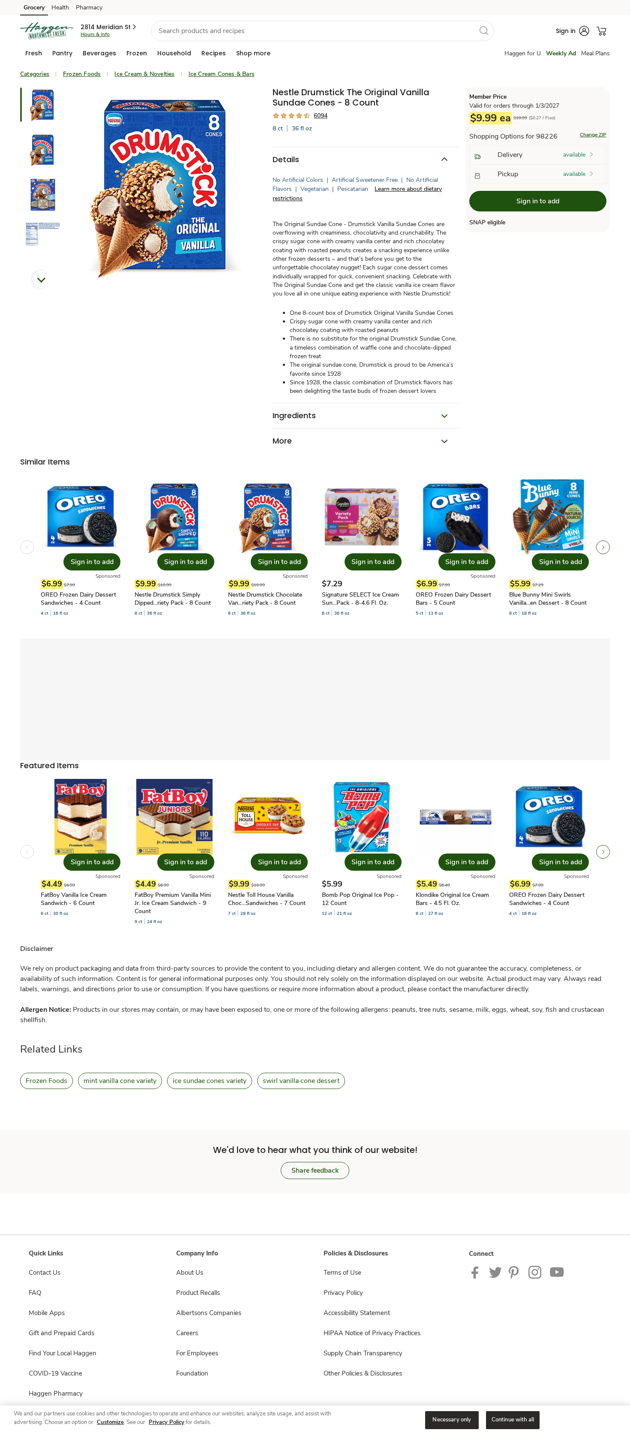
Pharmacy (89, 7)
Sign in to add (537, 201)
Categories (34, 74)
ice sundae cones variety (209, 1081)
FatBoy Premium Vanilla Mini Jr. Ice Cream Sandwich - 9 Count (173, 903)
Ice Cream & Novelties (144, 74)
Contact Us (44, 1272)
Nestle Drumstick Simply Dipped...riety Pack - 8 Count (173, 599)
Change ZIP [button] (593, 134)
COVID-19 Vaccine (55, 1373)
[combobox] (322, 31)
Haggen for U (522, 53)
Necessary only (451, 1420)
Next (41, 279)
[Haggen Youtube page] (557, 1271)
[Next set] (603, 547)
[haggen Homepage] (47, 30)
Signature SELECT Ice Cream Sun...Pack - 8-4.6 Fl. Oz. (360, 599)
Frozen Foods (82, 74)
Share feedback (315, 1170)
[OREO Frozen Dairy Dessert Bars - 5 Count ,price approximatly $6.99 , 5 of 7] (455, 547)
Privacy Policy (343, 1292)
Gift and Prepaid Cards (61, 1333)
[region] (315, 1421)
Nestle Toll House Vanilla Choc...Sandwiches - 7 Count (267, 899)
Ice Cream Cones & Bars (222, 74)
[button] (109, 27)
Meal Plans (595, 53)
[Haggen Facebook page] (476, 1271)
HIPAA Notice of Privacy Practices (372, 1333)
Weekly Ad (561, 53)
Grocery (34, 7)
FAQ (35, 1292)
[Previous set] (27, 547)
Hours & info (95, 34)
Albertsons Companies (208, 1313)
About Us (189, 1272)
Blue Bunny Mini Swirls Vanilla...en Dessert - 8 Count (548, 599)
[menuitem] (33, 53)
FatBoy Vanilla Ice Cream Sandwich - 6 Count (74, 899)
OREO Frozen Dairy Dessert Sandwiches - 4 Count (78, 599)
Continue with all (513, 1420)
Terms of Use (342, 1272)
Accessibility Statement (357, 1313)
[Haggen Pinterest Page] (515, 1271)
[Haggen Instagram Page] (535, 1271)
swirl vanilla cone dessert (301, 1081)
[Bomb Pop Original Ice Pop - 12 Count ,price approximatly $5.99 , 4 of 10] (361, 851)
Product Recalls (198, 1292)
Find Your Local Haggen (62, 1353)
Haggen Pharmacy (56, 1393)
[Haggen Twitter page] (495, 1271)
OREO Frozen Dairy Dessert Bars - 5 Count (453, 599)
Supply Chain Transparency (363, 1353)
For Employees (197, 1353)
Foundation (192, 1373)
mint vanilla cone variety (120, 1081)
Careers (187, 1333)
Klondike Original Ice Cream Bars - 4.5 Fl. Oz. (452, 899)
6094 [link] (320, 116)
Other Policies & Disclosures (363, 1373)
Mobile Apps (47, 1313)
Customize (110, 1422)
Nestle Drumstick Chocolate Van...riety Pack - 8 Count (265, 599)
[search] (484, 30)
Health (60, 7)
